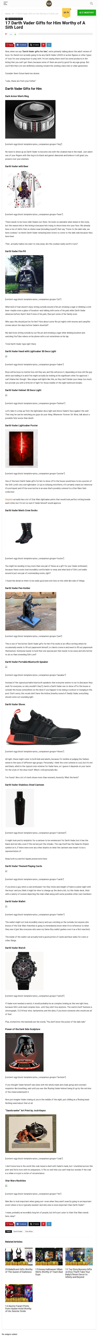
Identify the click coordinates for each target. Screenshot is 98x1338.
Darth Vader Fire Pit (15, 251)
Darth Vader (18, 1231)
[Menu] (6, 3)
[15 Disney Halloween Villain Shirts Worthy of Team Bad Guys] (49, 1249)
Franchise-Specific (15, 19)
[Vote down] (11, 34)
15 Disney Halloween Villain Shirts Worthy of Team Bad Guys (49, 1272)
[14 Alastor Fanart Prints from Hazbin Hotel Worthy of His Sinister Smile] (19, 1286)
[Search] (91, 3)
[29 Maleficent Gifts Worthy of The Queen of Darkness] (19, 1249)
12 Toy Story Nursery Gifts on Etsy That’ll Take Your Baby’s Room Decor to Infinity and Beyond (78, 1273)
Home (7, 14)
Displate (9, 499)
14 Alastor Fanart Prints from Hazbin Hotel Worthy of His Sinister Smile (18, 1308)
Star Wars (29, 1231)
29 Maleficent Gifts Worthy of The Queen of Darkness (18, 1270)
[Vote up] (15, 34)
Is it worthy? (86, 12)
